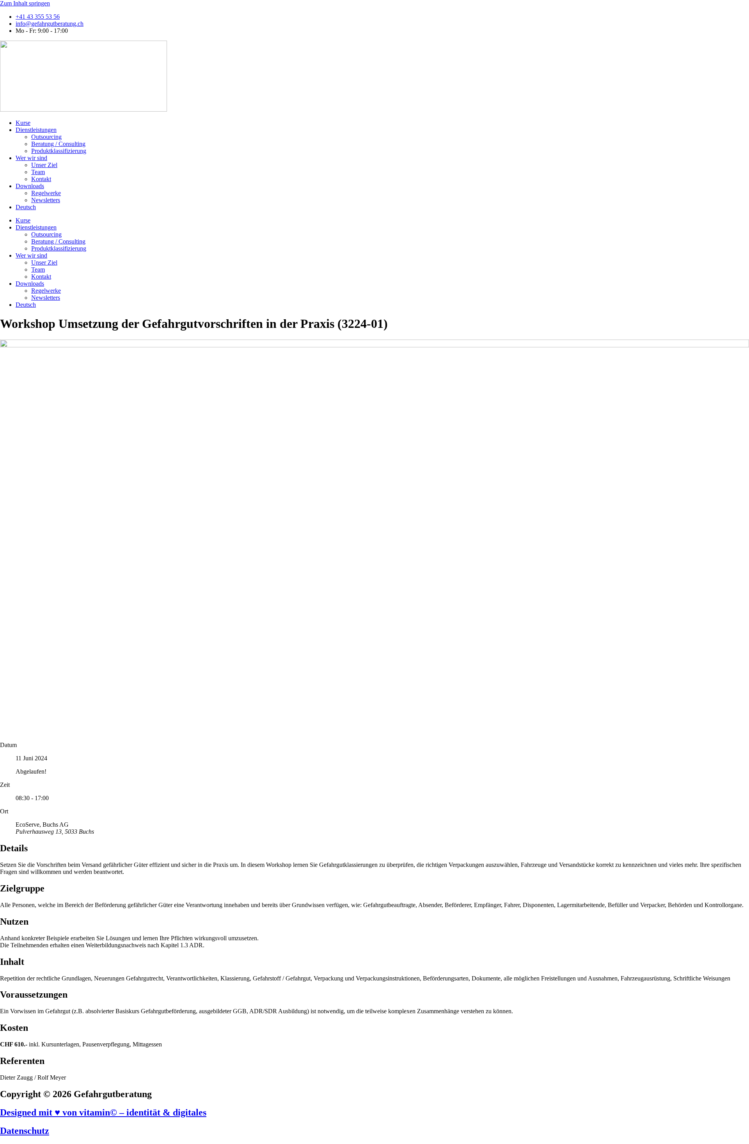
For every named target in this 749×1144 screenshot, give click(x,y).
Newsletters (45, 200)
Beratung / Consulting (58, 144)
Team (38, 172)
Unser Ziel (44, 165)
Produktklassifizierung (58, 151)
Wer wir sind (31, 158)
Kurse (23, 122)
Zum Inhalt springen (25, 3)
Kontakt (41, 179)
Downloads (30, 186)
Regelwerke (46, 193)
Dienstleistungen (36, 129)
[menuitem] (26, 207)
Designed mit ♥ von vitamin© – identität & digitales (103, 1112)
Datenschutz (24, 1131)
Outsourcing (46, 136)
